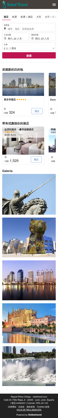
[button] (54, 4)
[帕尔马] (29, 323)
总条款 (21, 406)
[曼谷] (29, 280)
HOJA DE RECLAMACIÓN (29, 409)
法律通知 (12, 406)
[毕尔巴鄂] (29, 238)
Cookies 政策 (43, 406)
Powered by (29, 414)
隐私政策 (31, 406)
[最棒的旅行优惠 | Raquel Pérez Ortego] (15, 4)
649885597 (21, 403)
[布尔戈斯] (29, 194)
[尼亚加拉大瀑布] (29, 366)
